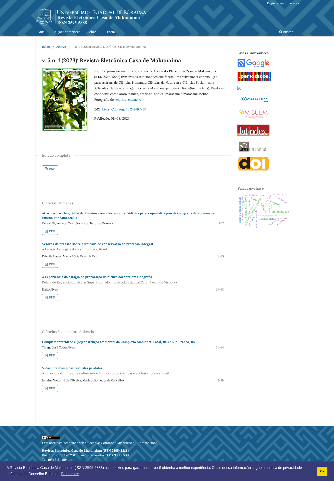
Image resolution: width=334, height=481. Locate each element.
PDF (51, 169)
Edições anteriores (66, 32)
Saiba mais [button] (70, 474)
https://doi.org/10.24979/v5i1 (124, 109)
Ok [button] (322, 471)
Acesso (294, 3)
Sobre (92, 32)
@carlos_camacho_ (129, 100)
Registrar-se (275, 3)
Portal (111, 32)
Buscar (287, 32)
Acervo (61, 47)
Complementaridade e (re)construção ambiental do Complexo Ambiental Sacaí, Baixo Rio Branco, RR (118, 342)
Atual (41, 32)
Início (46, 47)
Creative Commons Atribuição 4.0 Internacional (122, 443)
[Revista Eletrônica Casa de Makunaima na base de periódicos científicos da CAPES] (254, 80)
